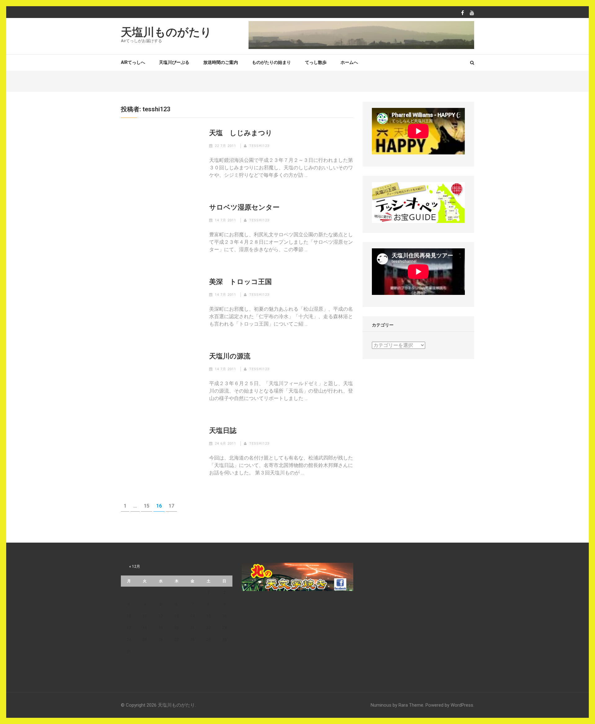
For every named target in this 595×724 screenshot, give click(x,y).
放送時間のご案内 (220, 62)
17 (171, 507)
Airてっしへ (133, 62)
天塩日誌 (222, 430)
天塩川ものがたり (166, 32)
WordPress (462, 705)
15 (146, 507)
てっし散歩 (316, 62)
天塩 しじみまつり (240, 133)
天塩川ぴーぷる (174, 62)
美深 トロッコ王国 (240, 282)
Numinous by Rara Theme (397, 705)
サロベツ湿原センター (244, 207)
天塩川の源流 (229, 356)
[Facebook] (462, 13)
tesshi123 (259, 146)
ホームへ (349, 62)
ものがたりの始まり (271, 62)
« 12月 (134, 566)
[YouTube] (472, 13)
